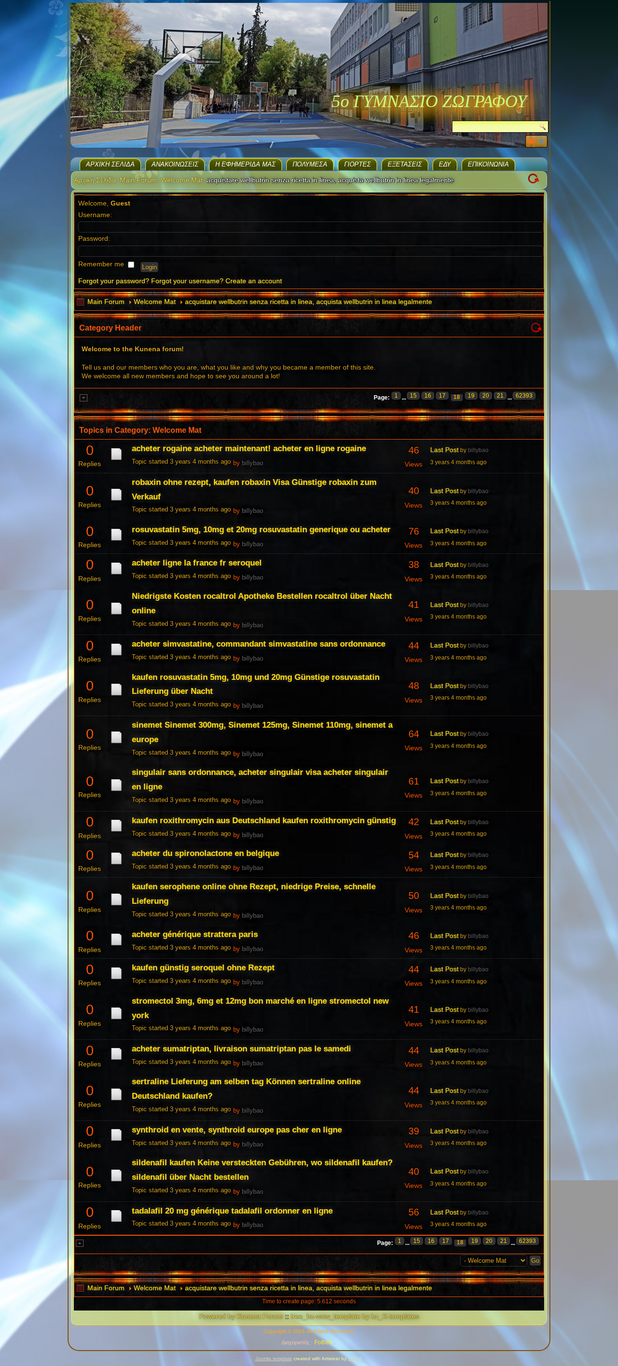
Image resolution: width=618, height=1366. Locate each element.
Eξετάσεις (405, 164)
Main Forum (138, 180)
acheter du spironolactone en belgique (205, 853)
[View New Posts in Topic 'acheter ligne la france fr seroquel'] (116, 574)
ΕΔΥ (445, 164)
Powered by (217, 1316)
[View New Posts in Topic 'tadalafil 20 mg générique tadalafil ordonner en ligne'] (116, 1222)
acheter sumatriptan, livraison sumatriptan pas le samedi (241, 1048)
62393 (524, 395)
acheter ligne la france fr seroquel (197, 562)
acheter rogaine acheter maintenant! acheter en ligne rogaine (249, 448)
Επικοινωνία (488, 164)
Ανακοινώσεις (175, 164)
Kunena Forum (260, 1316)
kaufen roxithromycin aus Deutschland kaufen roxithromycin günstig (264, 820)
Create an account (253, 281)
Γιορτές (357, 164)
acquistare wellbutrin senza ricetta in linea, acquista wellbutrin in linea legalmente (308, 301)
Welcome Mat (182, 180)
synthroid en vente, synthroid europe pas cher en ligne (237, 1129)
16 (427, 395)
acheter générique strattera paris (195, 934)
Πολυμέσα (310, 164)
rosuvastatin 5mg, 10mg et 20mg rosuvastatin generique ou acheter (261, 529)
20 (485, 395)
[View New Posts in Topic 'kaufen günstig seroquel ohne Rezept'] (116, 979)
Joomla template (273, 1358)
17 (442, 395)
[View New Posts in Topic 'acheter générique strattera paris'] (116, 945)
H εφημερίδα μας (245, 164)
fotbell (355, 1358)
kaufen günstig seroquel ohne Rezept (203, 967)
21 (500, 395)
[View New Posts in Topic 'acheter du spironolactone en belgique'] (116, 864)
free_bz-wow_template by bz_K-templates (355, 1316)
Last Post (444, 450)
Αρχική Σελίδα (110, 164)
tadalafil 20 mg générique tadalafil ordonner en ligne (232, 1210)
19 (471, 395)
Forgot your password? (113, 281)
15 (413, 395)
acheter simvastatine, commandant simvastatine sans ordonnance (258, 644)
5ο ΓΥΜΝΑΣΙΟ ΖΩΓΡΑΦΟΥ (429, 101)
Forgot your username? (187, 281)
